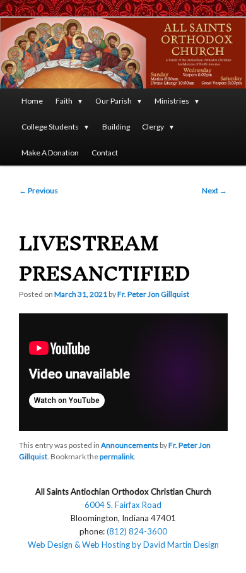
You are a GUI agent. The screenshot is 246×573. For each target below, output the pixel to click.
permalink (117, 456)
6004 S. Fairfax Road (123, 505)
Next (214, 190)
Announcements (129, 445)
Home (32, 101)
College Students (50, 126)
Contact (104, 152)
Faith (64, 101)
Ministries (172, 101)
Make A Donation (50, 152)
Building (116, 126)
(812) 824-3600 (137, 531)
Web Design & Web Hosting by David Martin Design (123, 545)
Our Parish (113, 101)
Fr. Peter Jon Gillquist (153, 294)
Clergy (153, 126)
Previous (38, 190)
